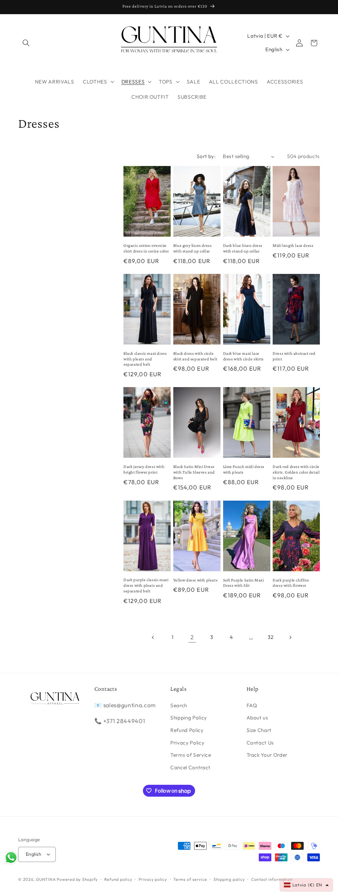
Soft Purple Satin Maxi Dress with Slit (243, 583)
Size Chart (259, 730)
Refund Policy (187, 730)
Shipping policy (229, 879)
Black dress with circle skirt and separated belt (195, 356)
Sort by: (206, 156)
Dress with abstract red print (294, 356)
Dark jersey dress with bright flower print (143, 469)
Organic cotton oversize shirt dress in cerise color (146, 248)
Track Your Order (267, 755)
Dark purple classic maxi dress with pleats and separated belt (145, 585)
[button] (26, 43)
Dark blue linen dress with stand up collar (243, 248)
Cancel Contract (190, 767)
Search (178, 705)
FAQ (252, 705)
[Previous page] (153, 637)
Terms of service (190, 879)
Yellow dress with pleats (195, 580)
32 (270, 637)
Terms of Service (190, 755)
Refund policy (118, 879)
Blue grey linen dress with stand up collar (192, 248)
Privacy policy (153, 879)
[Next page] (290, 637)
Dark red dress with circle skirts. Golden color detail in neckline (296, 472)
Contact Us (260, 743)
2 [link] (192, 637)
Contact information (272, 879)
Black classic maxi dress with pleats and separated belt (145, 359)
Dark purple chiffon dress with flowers (291, 583)
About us (257, 717)
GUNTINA (45, 879)
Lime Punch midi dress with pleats (244, 469)
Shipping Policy (188, 717)
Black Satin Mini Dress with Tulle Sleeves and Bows (194, 472)
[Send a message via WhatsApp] (11, 857)
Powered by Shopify (77, 879)
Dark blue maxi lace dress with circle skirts (243, 356)
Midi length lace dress (293, 245)
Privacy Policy (187, 743)
